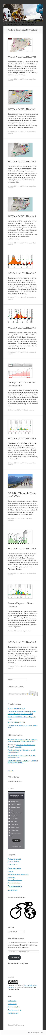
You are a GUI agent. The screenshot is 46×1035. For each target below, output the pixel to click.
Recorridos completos (15, 886)
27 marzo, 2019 (12, 186)
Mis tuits (11, 770)
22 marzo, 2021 (12, 131)
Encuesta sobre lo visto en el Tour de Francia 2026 (22, 740)
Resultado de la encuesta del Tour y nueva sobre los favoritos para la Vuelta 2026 (22, 712)
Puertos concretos (14, 883)
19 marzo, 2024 (12, 79)
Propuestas (23, 518)
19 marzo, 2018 (12, 243)
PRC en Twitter (13, 777)
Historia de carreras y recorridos (18, 874)
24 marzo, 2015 (12, 463)
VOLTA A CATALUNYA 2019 (22, 161)
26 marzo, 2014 (12, 573)
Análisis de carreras (26, 79)
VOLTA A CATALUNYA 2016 (22, 327)
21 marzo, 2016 (12, 352)
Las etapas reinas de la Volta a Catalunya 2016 (21, 384)
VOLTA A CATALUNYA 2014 (22, 548)
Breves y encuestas (25, 631)
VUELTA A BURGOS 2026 (16, 722)
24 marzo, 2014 (12, 631)
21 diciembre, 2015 (14, 410)
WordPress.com (13, 1013)
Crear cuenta (12, 1001)
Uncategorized (12, 890)
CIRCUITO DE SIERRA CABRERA (23, 762)
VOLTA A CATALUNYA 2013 (22, 642)
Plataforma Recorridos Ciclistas (18, 739)
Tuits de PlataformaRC (15, 781)
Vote (16, 840)
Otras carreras (12, 864)
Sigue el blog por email (16, 938)
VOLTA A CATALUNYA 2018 (22, 216)
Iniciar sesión (12, 1004)
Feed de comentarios (15, 1010)
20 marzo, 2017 (12, 297)
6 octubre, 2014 (12, 518)
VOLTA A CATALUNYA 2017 (22, 273)
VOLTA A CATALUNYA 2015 (22, 438)
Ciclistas (11, 871)
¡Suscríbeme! (14, 957)
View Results (16, 844)
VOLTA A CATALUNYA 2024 (22, 56)
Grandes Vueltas (13, 861)
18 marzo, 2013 (12, 666)
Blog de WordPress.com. (16, 1025)
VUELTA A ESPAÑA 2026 (16, 708)
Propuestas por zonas (15, 880)
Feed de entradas (13, 1007)
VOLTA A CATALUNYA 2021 (22, 109)
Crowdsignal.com (16, 846)
